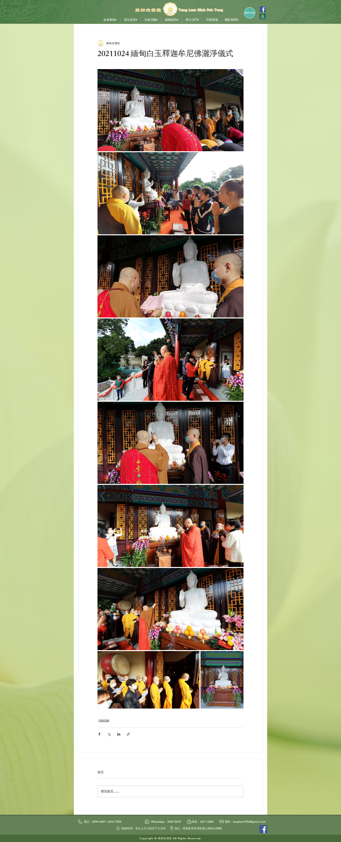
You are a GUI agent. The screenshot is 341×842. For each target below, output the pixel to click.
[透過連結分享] (128, 734)
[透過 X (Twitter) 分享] (109, 734)
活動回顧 (103, 720)
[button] (110, 19)
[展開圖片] (170, 110)
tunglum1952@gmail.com (249, 821)
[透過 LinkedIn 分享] (119, 734)
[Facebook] (263, 9)
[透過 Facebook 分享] (99, 734)
